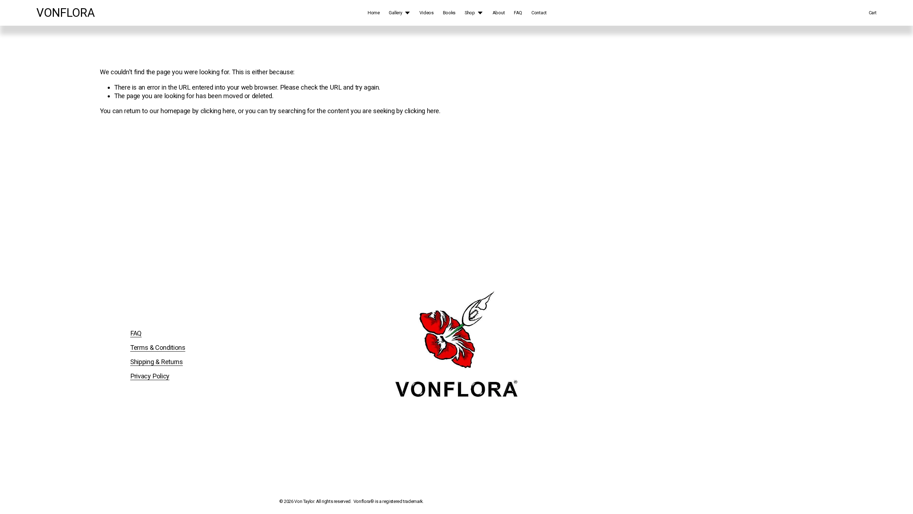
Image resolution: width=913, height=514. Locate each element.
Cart (873, 12)
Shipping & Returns (156, 362)
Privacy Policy (149, 376)
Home (374, 12)
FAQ (518, 12)
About (499, 12)
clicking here (217, 111)
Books (449, 12)
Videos (426, 12)
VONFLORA (65, 13)
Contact (539, 12)
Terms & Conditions (157, 347)
